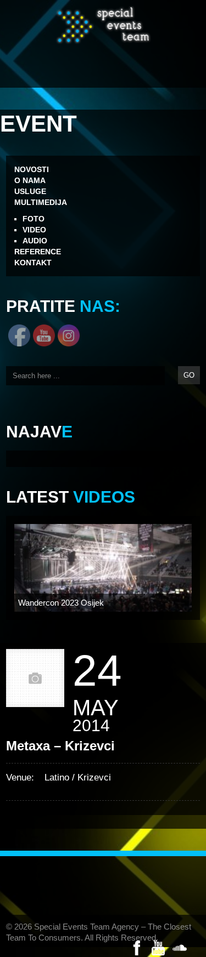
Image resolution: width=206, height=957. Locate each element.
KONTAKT (33, 262)
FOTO (33, 218)
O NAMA (30, 180)
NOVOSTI (31, 169)
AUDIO (35, 240)
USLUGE (30, 191)
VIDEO (34, 229)
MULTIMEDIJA (40, 202)
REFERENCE (37, 251)
